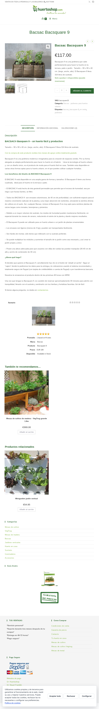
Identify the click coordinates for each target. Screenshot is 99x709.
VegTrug (8, 531)
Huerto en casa (11, 546)
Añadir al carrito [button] (27, 432)
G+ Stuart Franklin (14, 685)
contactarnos (43, 290)
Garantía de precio (59, 630)
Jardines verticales (12, 542)
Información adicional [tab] (47, 128)
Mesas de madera (12, 535)
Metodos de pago (14, 678)
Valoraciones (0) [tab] (69, 128)
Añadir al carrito (82, 91)
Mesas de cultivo (12, 527)
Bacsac (8, 539)
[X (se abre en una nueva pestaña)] (89, 2)
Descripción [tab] (28, 128)
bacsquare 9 (74, 109)
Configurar (87, 696)
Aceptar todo (55, 696)
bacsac (66, 109)
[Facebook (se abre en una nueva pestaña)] (92, 2)
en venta (83, 109)
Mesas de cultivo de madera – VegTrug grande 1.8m (26, 419)
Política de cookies (12, 703)
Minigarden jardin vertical (26, 499)
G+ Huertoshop (13, 682)
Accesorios (9, 558)
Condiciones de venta (60, 626)
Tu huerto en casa (58, 638)
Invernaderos (10, 554)
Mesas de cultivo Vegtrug (61, 646)
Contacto (55, 634)
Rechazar (71, 696)
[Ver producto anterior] (88, 41)
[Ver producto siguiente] (92, 41)
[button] (48, 47)
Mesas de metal (57, 651)
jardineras (58, 113)
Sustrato (8, 550)
